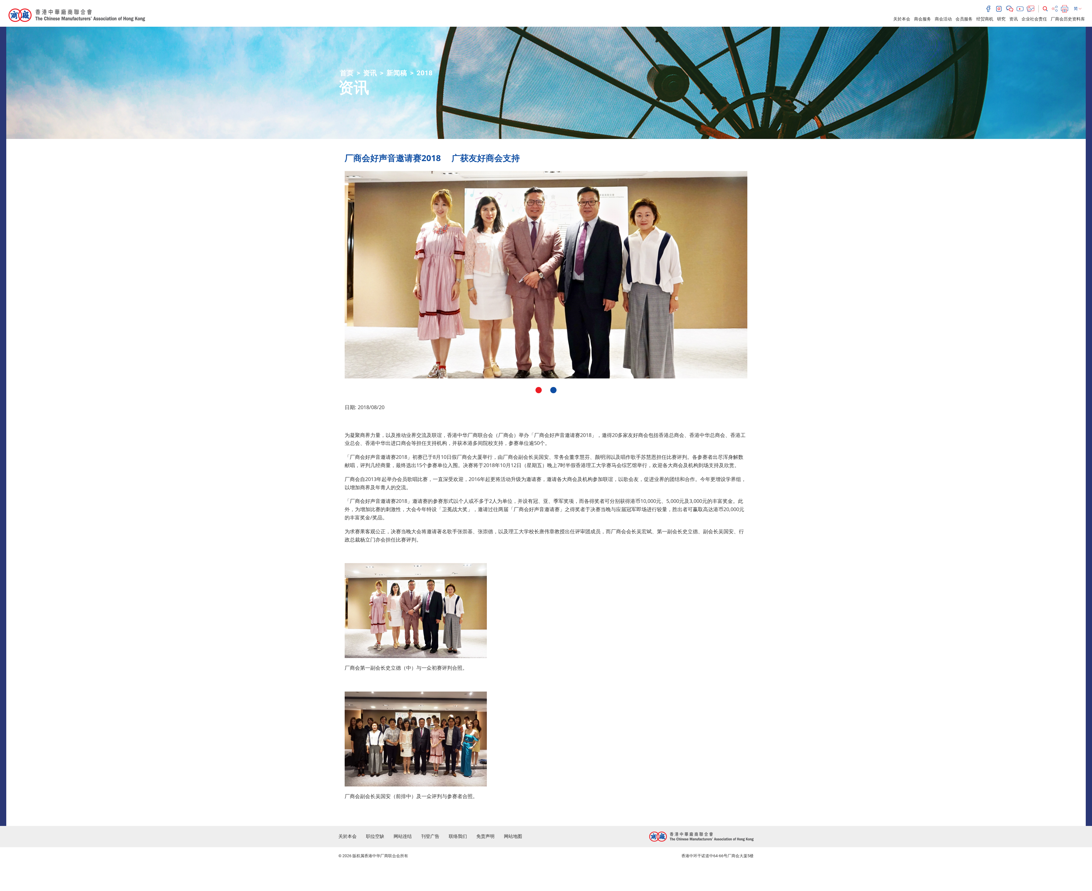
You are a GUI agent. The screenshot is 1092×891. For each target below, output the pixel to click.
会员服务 (964, 19)
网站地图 (513, 836)
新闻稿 (396, 73)
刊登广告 (430, 836)
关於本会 (901, 19)
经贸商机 (984, 19)
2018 (425, 73)
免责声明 (485, 836)
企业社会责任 (1034, 19)
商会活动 (943, 19)
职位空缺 (375, 836)
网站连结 (403, 836)
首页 (346, 73)
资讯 (1013, 19)
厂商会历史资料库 (1068, 19)
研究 (1001, 19)
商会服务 (922, 19)
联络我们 (458, 836)
